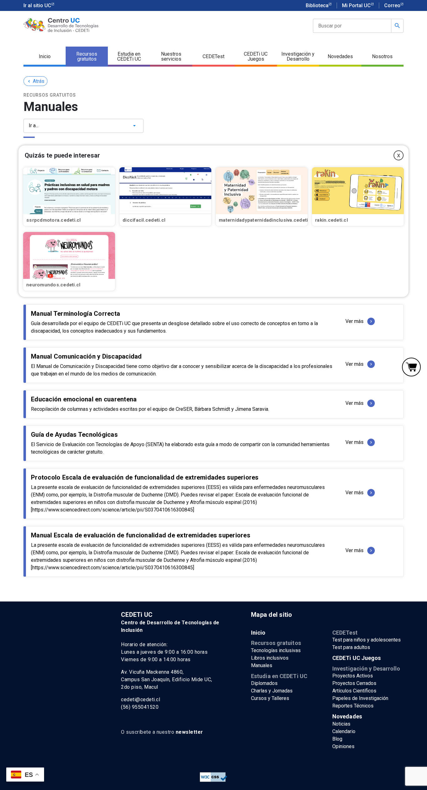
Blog (337, 739)
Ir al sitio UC (37, 5)
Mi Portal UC (356, 5)
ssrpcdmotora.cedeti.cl (53, 220)
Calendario (343, 731)
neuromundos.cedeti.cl (53, 285)
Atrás (35, 81)
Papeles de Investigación (360, 698)
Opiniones (343, 746)
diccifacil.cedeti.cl (144, 220)
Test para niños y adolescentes (366, 640)
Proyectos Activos (352, 676)
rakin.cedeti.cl (331, 220)
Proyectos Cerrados (354, 683)
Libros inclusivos (270, 658)
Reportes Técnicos (353, 706)
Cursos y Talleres (270, 698)
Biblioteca (317, 5)
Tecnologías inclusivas (276, 650)
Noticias (341, 724)
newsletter (189, 732)
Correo (392, 5)
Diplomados (264, 683)
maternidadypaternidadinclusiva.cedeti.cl (266, 220)
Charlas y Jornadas (272, 691)
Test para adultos (351, 647)
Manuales (261, 665)
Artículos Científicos (354, 691)
